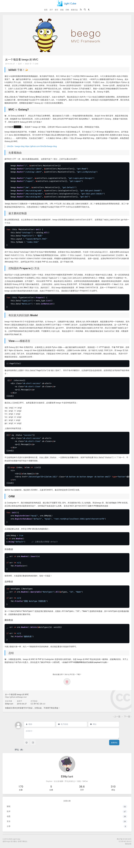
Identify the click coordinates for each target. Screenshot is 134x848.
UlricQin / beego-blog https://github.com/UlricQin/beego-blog (32, 146)
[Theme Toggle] (89, 9)
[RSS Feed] (80, 9)
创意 (66, 816)
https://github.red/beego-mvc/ (16, 697)
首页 (46, 9)
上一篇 (117, 716)
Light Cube (16, 839)
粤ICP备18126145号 (124, 839)
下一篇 (127, 716)
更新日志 (74, 9)
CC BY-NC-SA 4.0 (38, 703)
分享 (66, 826)
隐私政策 (128, 844)
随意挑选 (17, 127)
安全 (66, 821)
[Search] (84, 9)
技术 (20, 63)
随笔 (66, 806)
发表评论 (114, 742)
